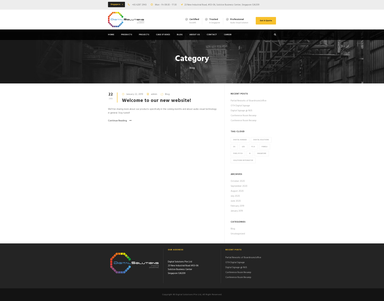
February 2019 (237, 206)
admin (154, 94)
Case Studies (163, 34)
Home (111, 34)
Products (126, 34)
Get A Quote (266, 20)
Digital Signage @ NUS (241, 110)
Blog (180, 34)
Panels (264, 146)
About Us (194, 34)
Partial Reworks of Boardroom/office (248, 101)
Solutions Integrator (243, 160)
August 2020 (237, 191)
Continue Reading (117, 121)
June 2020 (236, 201)
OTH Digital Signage (240, 105)
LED (243, 146)
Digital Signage (240, 139)
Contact (212, 34)
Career (228, 34)
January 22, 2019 (134, 94)
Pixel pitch (238, 153)
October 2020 (238, 181)
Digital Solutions (261, 139)
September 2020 (239, 186)
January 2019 (237, 211)
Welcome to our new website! (156, 100)
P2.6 (253, 146)
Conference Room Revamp (243, 115)
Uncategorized (238, 234)
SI (249, 153)
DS (234, 146)
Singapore (261, 153)
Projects (144, 34)
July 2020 (235, 196)
